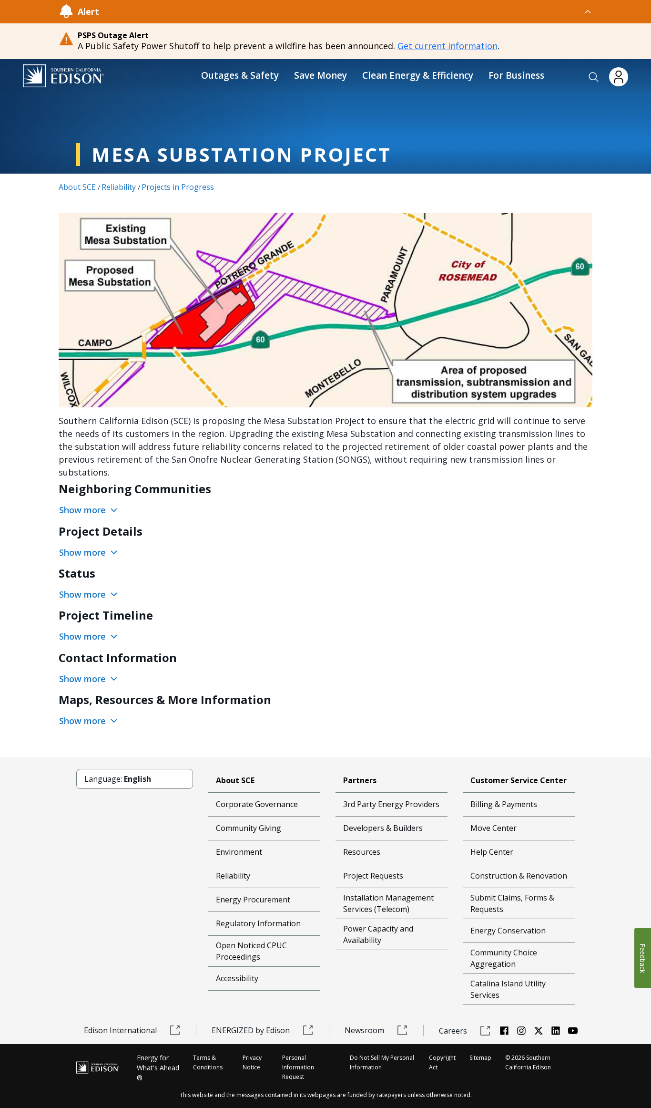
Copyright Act (442, 1062)
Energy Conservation (508, 930)
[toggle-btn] (345, 11)
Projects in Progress (178, 187)
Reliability (119, 187)
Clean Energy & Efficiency (417, 75)
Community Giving (248, 828)
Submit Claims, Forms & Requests (512, 903)
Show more (83, 510)
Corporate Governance (257, 804)
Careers (453, 1030)
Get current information (447, 46)
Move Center (493, 828)
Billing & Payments (503, 804)
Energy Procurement (253, 899)
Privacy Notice (252, 1062)
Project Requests (373, 875)
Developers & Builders (383, 828)
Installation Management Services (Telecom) (388, 903)
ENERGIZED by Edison (251, 1030)
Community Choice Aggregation (503, 958)
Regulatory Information (258, 923)
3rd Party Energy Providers (391, 804)
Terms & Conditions (208, 1062)
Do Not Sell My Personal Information (382, 1062)
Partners (359, 780)
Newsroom (364, 1030)
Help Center (491, 852)
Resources (361, 852)
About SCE (77, 187)
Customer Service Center (518, 780)
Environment (239, 852)
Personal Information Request (298, 1067)
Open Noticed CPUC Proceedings (251, 951)
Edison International (120, 1030)
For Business (516, 75)
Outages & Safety (240, 75)
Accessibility (237, 978)
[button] (594, 77)
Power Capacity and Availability (378, 934)
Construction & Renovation (518, 875)
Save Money (320, 75)
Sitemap (480, 1058)
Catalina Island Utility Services (508, 989)
